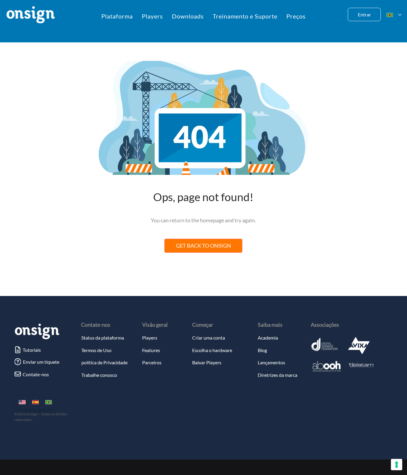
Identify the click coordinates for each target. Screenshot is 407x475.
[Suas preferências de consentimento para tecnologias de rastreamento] (396, 464)
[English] (21, 402)
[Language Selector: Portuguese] (394, 15)
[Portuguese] (47, 402)
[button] (117, 16)
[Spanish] (34, 402)
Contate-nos (95, 324)
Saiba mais (270, 324)
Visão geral (155, 324)
